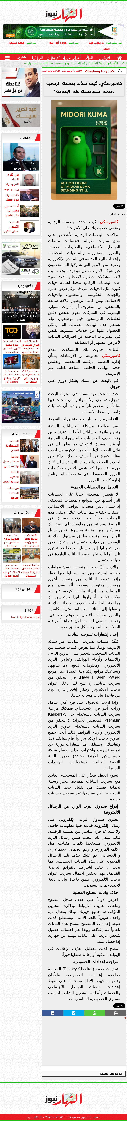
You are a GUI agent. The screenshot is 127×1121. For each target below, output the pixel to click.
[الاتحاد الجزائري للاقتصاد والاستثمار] (21, 116)
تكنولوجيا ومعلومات (100, 71)
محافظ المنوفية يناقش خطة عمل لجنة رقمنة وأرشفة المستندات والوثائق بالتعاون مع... (30, 574)
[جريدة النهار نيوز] (21, 259)
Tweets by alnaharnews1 (25, 617)
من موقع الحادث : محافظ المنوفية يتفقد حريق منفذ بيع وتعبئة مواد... (21, 493)
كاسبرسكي (109, 221)
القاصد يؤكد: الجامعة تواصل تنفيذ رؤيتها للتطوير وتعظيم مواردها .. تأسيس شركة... (31, 544)
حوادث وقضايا (22, 434)
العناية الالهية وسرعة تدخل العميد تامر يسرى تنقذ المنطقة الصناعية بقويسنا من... (21, 477)
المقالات (26, 138)
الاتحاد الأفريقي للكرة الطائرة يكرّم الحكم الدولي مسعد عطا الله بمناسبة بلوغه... (74, 63)
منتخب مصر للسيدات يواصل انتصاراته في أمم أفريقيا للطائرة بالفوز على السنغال (11, 574)
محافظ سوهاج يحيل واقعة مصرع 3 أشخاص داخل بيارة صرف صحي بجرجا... (21, 461)
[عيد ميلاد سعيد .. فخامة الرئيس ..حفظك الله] (21, 83)
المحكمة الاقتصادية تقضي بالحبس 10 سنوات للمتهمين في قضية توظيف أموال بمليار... (22, 445)
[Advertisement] (101, 1042)
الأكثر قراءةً (23, 513)
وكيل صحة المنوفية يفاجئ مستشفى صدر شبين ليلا (11, 540)
